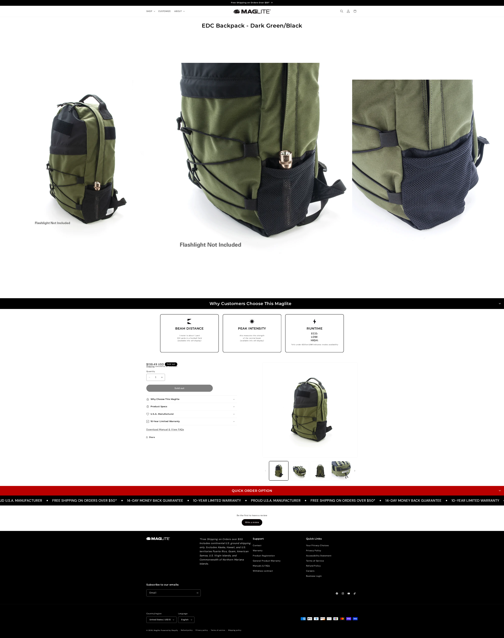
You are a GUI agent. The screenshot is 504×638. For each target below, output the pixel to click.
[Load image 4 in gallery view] (341, 470)
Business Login (314, 576)
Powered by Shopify (169, 630)
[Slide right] (355, 471)
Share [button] (152, 437)
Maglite (157, 630)
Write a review (252, 522)
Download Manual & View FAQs (165, 429)
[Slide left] (265, 471)
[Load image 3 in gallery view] (320, 470)
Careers (310, 571)
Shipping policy (234, 630)
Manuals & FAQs (261, 566)
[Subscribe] (197, 593)
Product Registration (264, 555)
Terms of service (218, 630)
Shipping (150, 366)
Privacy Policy (313, 550)
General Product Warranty (267, 560)
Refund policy (187, 630)
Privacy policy (202, 630)
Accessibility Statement (318, 555)
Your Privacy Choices (317, 545)
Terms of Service (315, 560)
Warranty (258, 550)
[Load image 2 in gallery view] (299, 470)
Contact (257, 545)
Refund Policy (313, 566)
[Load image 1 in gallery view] (278, 470)
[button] (150, 11)
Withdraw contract (263, 571)
